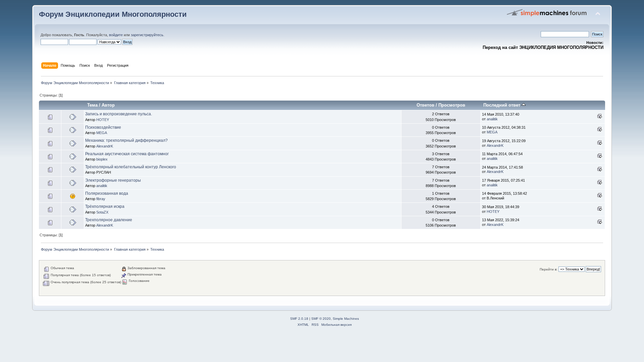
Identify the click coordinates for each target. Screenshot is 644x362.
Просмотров (451, 105)
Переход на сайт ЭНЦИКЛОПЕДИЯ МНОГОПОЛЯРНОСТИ (543, 47)
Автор (108, 105)
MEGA (101, 133)
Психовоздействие (103, 127)
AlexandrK (104, 146)
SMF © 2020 (321, 318)
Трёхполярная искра (104, 206)
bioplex (102, 159)
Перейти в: (548, 269)
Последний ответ (502, 105)
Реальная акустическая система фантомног (127, 154)
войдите (116, 35)
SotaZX (102, 212)
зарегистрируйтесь (147, 35)
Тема (92, 105)
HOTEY (102, 120)
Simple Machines (346, 318)
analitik (492, 119)
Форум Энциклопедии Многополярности (113, 14)
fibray (100, 199)
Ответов (425, 105)
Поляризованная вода (106, 193)
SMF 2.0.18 (299, 318)
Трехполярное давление (108, 220)
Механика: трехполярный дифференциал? (126, 140)
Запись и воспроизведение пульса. (118, 114)
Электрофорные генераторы (113, 180)
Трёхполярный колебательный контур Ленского (130, 167)
